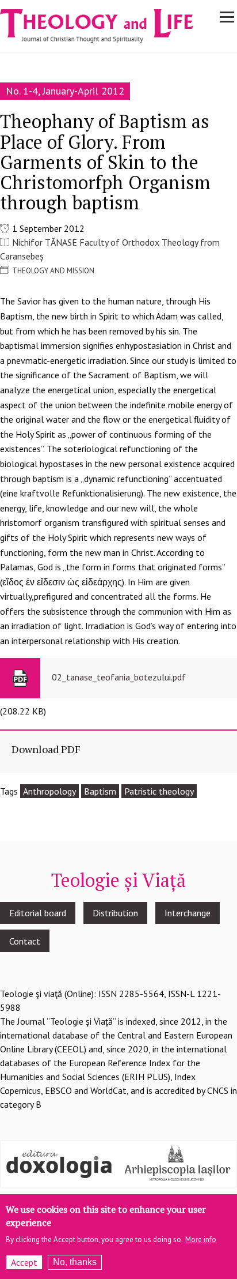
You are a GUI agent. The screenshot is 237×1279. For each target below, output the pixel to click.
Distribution (115, 913)
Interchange (188, 913)
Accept (24, 1262)
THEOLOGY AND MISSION (53, 271)
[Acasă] (106, 25)
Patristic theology (159, 791)
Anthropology (49, 791)
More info (200, 1239)
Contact (24, 941)
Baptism (100, 791)
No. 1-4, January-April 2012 (65, 90)
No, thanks (75, 1262)
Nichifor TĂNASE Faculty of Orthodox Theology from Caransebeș (110, 249)
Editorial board (37, 913)
